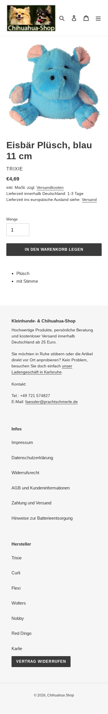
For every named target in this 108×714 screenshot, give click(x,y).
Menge (12, 219)
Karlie (17, 648)
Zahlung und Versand (31, 502)
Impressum (22, 442)
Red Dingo (21, 633)
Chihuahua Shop (60, 695)
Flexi (16, 588)
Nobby (18, 618)
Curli (16, 572)
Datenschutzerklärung (32, 457)
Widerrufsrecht (25, 472)
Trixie (17, 557)
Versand (89, 199)
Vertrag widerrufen (41, 661)
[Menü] (98, 18)
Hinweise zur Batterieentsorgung (42, 518)
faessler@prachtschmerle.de (51, 401)
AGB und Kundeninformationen (41, 487)
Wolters (19, 603)
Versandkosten (50, 187)
